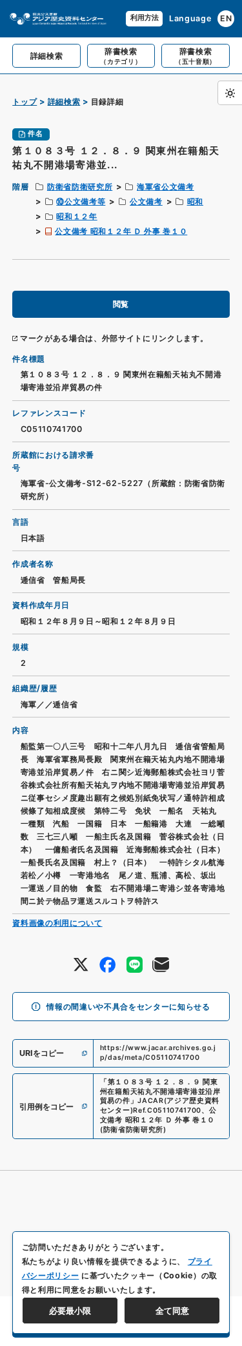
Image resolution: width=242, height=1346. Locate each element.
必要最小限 (70, 1310)
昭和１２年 (76, 216)
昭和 (195, 201)
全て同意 (172, 1310)
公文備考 (146, 201)
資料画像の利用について (57, 923)
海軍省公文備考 (165, 186)
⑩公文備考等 (80, 201)
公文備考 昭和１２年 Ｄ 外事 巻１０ (121, 231)
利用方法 (144, 18)
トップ (24, 101)
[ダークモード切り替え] (229, 93)
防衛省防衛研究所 (79, 186)
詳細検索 (64, 101)
